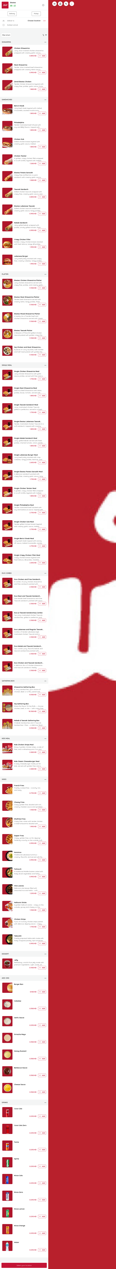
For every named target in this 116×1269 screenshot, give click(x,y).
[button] (24, 5)
